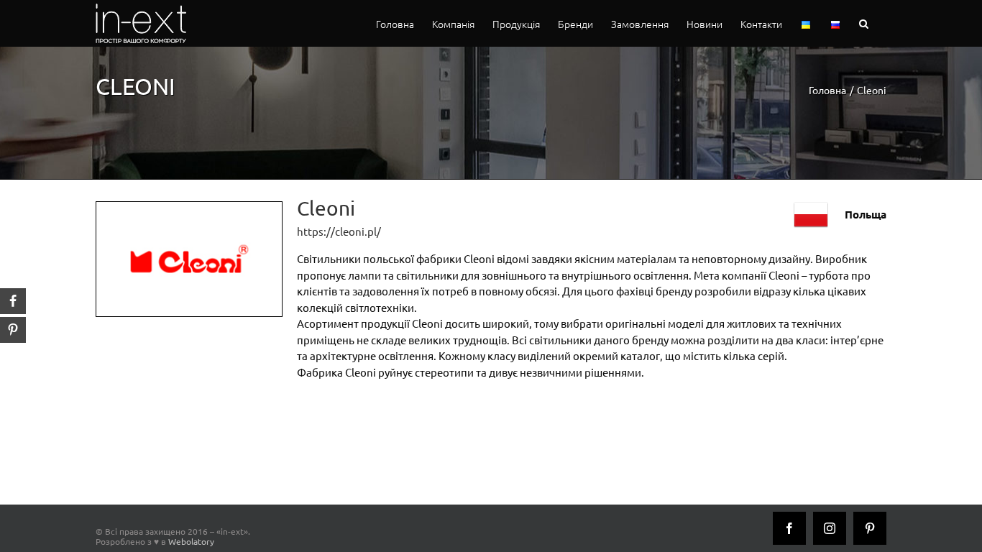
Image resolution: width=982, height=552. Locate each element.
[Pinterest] (869, 528)
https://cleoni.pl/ (339, 231)
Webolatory (191, 541)
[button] (863, 23)
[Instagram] (829, 528)
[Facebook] (789, 528)
